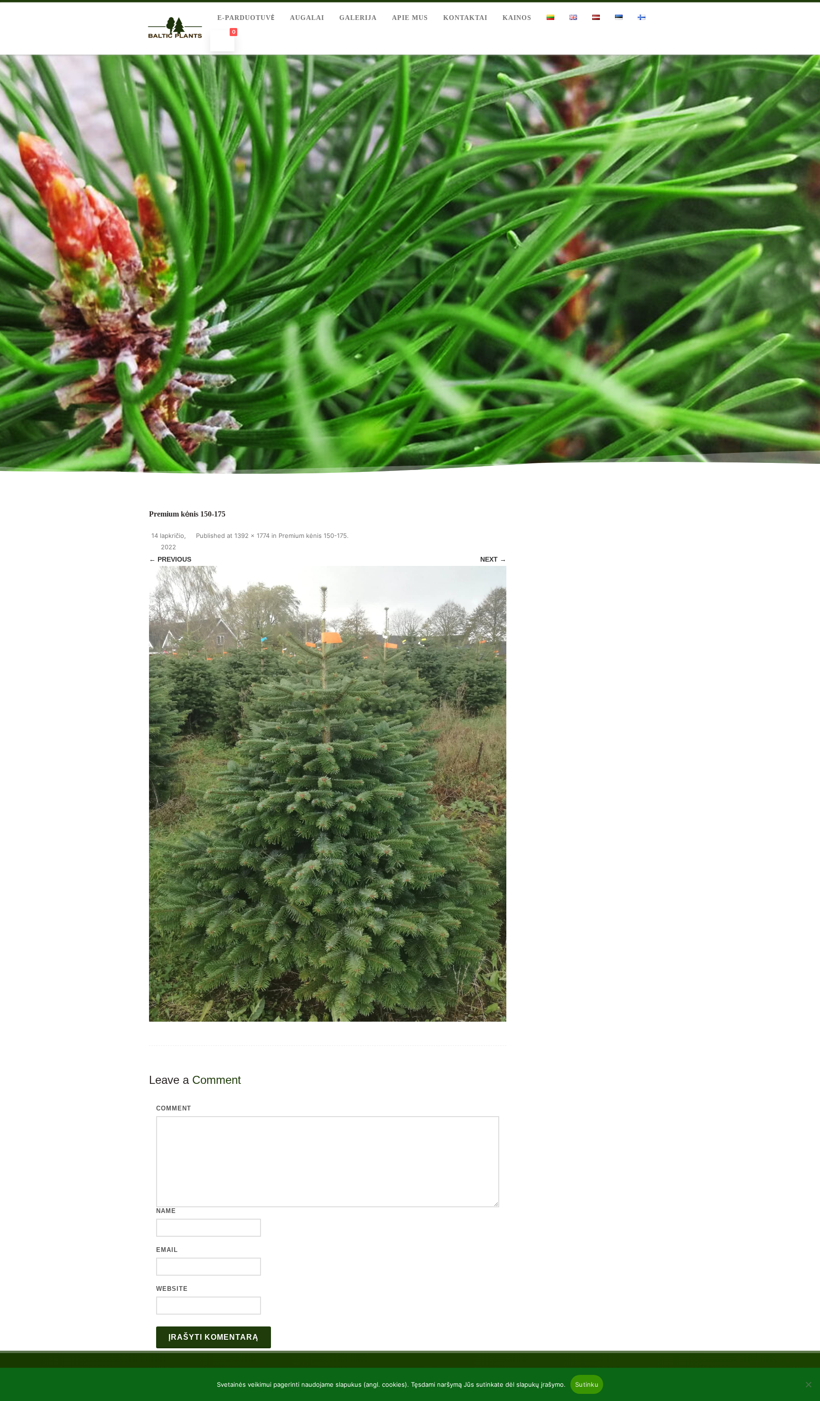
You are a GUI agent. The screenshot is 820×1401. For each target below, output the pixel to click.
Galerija (358, 17)
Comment (173, 1108)
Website (172, 1289)
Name (166, 1211)
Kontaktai (465, 17)
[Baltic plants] (175, 48)
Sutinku (586, 1384)
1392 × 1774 (252, 535)
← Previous (170, 559)
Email (167, 1250)
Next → (493, 559)
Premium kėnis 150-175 (313, 535)
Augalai (307, 17)
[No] (808, 1384)
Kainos (517, 17)
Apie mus (410, 17)
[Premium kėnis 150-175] (327, 794)
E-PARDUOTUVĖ (246, 17)
